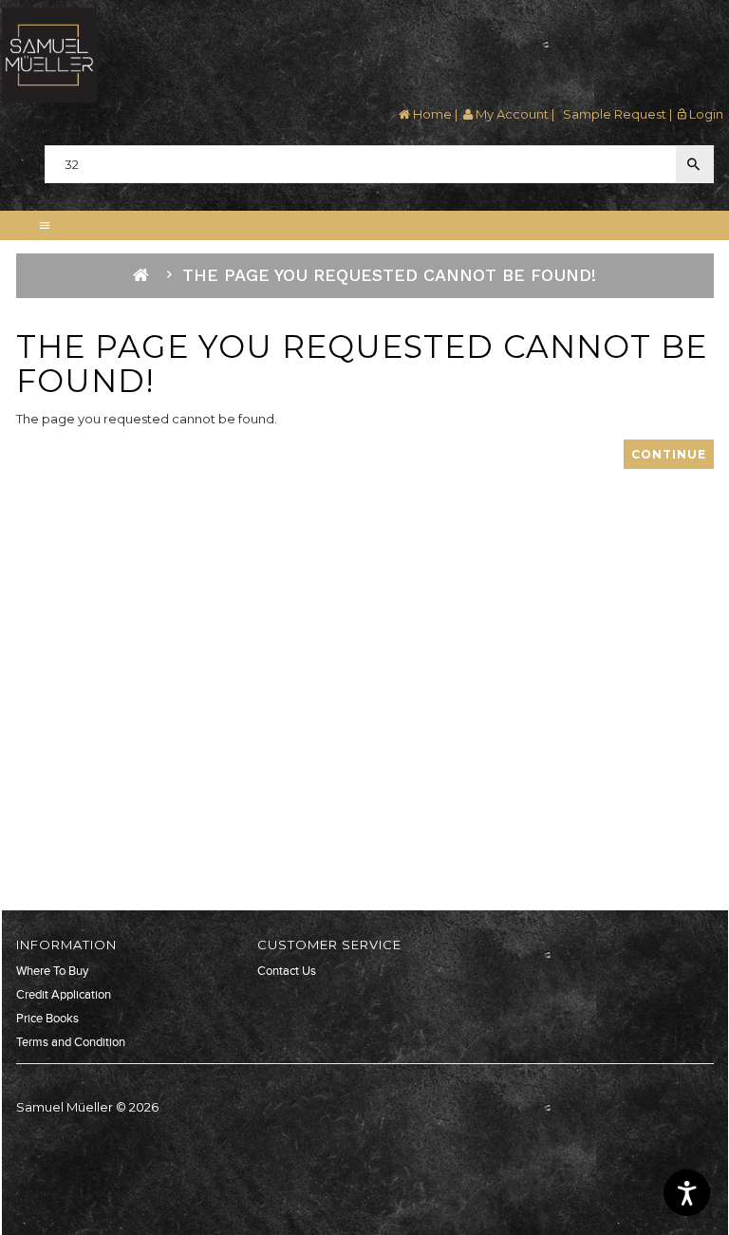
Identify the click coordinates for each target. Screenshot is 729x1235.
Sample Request (613, 114)
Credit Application (63, 994)
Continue (668, 454)
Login (704, 114)
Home (431, 114)
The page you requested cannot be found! (389, 275)
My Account (511, 114)
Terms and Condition (70, 1042)
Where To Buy (52, 971)
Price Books (47, 1018)
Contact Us (286, 971)
